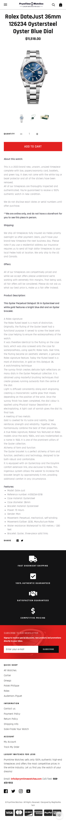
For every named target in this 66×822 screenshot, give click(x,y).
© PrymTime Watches (13, 802)
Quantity (9, 133)
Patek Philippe (11, 685)
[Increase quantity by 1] (37, 134)
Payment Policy (12, 714)
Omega (7, 680)
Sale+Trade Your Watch (16, 729)
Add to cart (33, 147)
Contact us (9, 708)
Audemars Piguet (13, 696)
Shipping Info (11, 724)
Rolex (6, 691)
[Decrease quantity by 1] (21, 134)
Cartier (7, 675)
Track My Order (11, 747)
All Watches (10, 670)
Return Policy (11, 719)
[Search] (53, 5)
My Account (10, 742)
